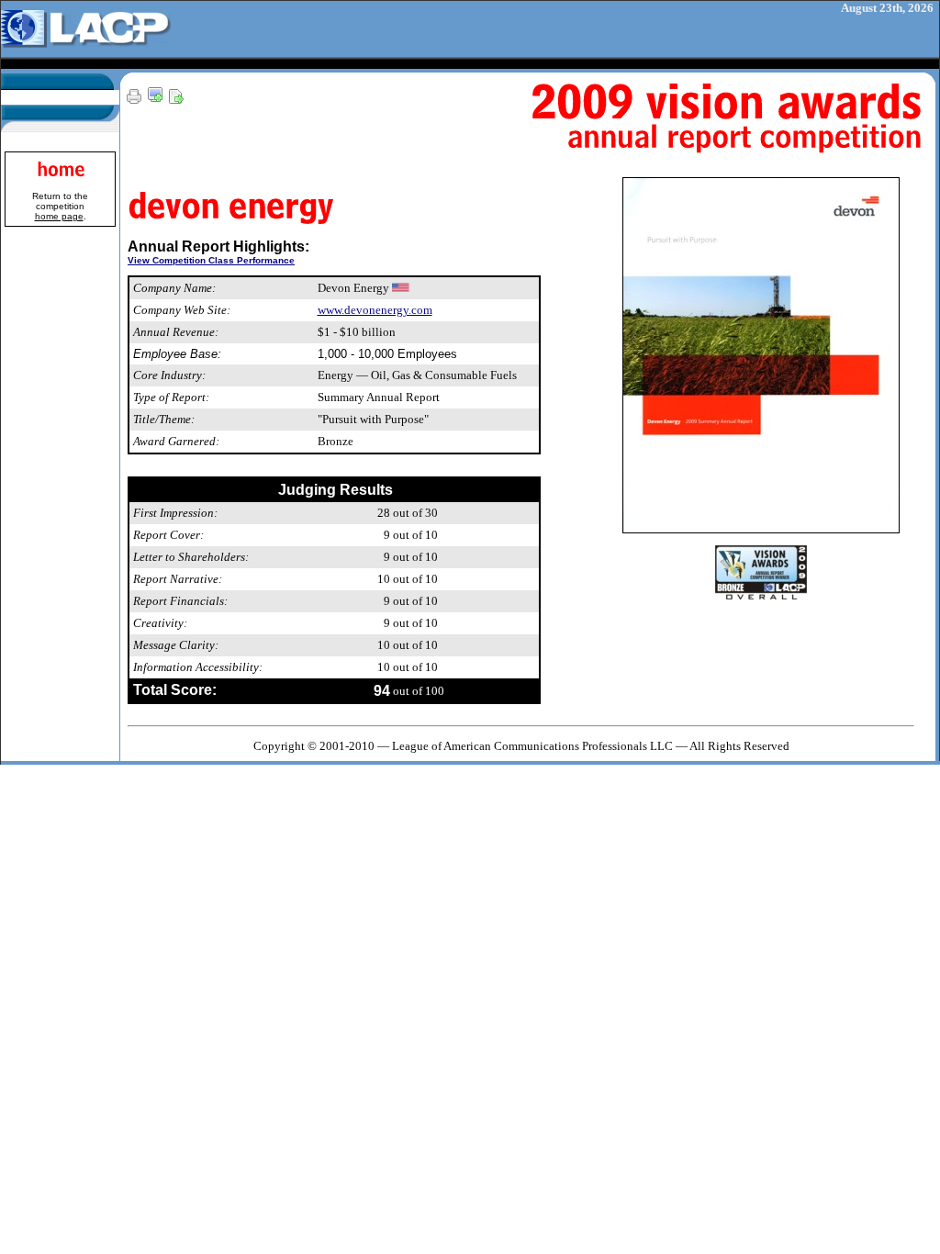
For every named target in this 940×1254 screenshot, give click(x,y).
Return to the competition (60, 206)
